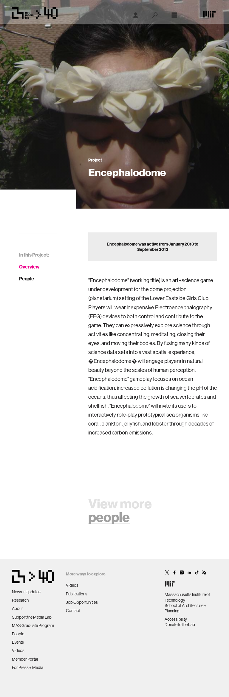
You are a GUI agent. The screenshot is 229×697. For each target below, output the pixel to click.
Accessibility (176, 619)
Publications (76, 594)
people (109, 516)
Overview (29, 267)
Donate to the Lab (180, 624)
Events (18, 642)
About (17, 608)
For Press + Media (27, 667)
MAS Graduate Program (33, 625)
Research (20, 600)
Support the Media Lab (32, 617)
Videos (18, 650)
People (26, 279)
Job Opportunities (82, 602)
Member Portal (25, 659)
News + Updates (26, 591)
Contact (73, 610)
